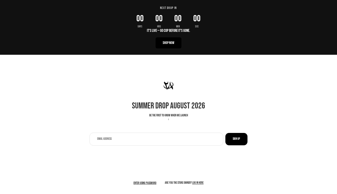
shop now (168, 43)
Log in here (198, 183)
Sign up (236, 139)
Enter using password (144, 183)
